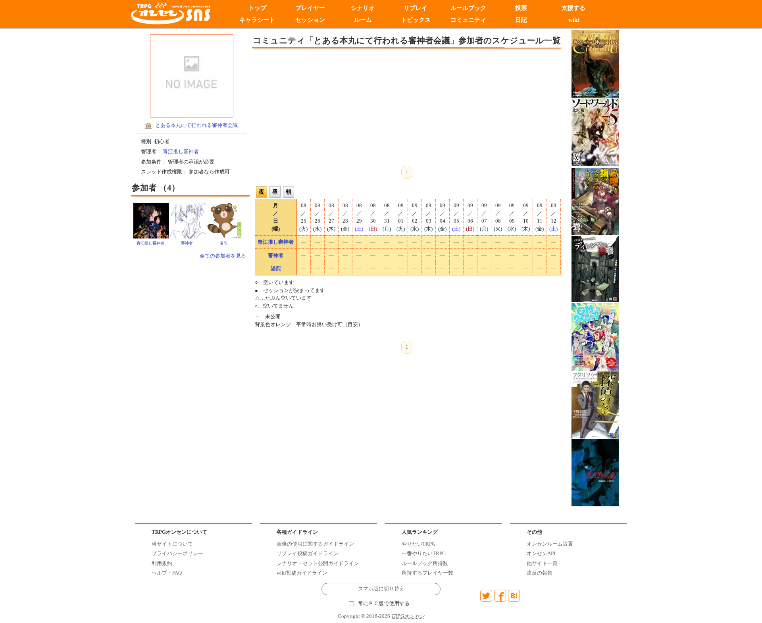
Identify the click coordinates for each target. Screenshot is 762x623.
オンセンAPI (541, 553)
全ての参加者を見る (223, 256)
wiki (573, 20)
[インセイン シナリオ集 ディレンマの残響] (595, 268)
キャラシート (257, 20)
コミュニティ (468, 20)
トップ (257, 8)
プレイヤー (310, 8)
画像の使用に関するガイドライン (315, 544)
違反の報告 (539, 573)
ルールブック (468, 8)
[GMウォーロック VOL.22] (595, 336)
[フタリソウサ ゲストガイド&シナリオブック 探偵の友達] (595, 405)
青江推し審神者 (181, 151)
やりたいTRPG (418, 544)
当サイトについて (172, 544)
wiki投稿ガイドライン (302, 573)
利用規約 (162, 563)
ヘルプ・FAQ (167, 573)
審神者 (187, 243)
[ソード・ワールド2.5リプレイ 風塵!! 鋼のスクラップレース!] (595, 201)
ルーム (363, 20)
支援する (574, 8)
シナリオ (363, 8)
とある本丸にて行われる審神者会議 (196, 125)
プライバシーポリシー (177, 553)
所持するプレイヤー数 (427, 573)
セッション (310, 20)
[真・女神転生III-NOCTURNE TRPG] (595, 472)
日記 (521, 20)
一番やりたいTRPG (424, 553)
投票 (521, 8)
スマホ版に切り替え (381, 589)
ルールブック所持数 (425, 563)
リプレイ (415, 8)
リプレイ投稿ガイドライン (308, 553)
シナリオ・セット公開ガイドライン (318, 563)
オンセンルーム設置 (550, 544)
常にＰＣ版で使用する (384, 603)
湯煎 (223, 243)
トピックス (416, 20)
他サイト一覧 (542, 563)
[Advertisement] (341, 106)
